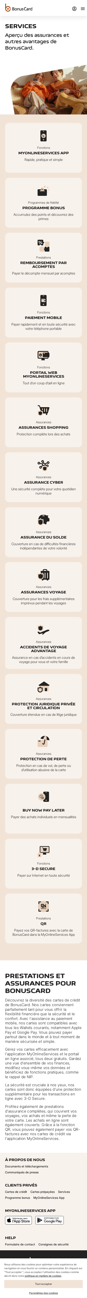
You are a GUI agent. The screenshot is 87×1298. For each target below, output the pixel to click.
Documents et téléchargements (26, 1166)
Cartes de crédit (16, 1192)
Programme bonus (17, 1197)
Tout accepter (43, 1283)
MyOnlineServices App (48, 1197)
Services (64, 1192)
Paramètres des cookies (43, 1293)
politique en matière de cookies (43, 1275)
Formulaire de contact (20, 1244)
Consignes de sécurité (53, 1244)
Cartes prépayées (42, 1192)
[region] (43, 1278)
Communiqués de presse (22, 1172)
